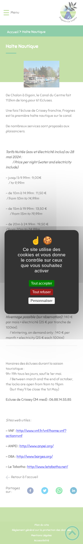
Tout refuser (41, 292)
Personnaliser (41, 301)
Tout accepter (41, 283)
